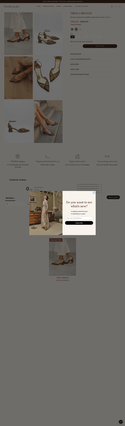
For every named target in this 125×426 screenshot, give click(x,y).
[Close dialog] (94, 193)
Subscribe (79, 223)
